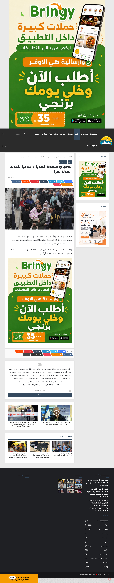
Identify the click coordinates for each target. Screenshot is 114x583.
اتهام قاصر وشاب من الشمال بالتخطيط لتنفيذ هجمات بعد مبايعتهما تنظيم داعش (41, 456)
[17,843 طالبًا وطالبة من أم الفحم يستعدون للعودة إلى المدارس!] (62, 446)
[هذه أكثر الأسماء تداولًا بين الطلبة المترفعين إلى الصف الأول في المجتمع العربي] (70, 486)
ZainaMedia (83, 574)
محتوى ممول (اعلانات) (50, 134)
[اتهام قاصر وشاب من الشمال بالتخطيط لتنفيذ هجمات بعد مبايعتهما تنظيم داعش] (40, 446)
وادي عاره (84, 134)
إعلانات (105, 534)
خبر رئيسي (63, 162)
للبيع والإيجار (92, 146)
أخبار (77, 134)
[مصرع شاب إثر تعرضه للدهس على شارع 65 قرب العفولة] (78, 486)
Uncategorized (102, 521)
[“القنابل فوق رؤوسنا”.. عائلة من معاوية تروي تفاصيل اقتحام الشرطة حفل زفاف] (78, 491)
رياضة (70, 134)
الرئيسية (93, 134)
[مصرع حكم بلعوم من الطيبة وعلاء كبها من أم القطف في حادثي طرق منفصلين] (62, 491)
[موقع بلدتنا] (106, 140)
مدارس (63, 134)
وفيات (36, 134)
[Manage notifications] (109, 579)
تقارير (106, 542)
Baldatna (93, 574)
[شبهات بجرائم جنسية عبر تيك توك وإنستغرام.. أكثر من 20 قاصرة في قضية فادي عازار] (62, 486)
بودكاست (104, 538)
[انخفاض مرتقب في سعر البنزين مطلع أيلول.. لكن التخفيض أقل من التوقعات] (70, 491)
